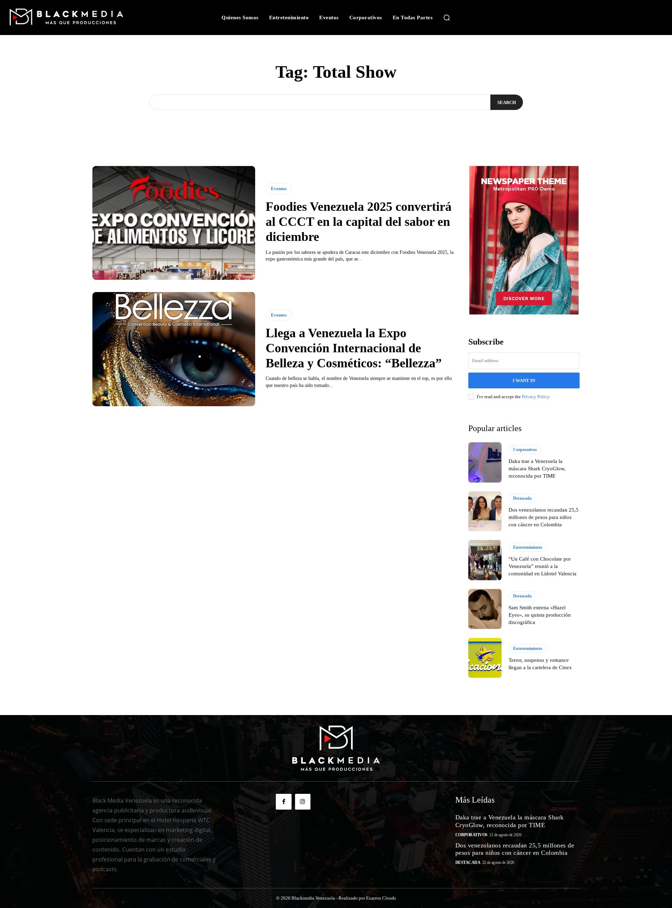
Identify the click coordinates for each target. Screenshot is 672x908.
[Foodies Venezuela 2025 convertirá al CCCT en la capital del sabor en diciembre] (173, 223)
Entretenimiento (527, 547)
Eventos (279, 188)
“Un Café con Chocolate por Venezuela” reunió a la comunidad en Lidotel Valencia (542, 566)
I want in (524, 380)
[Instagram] (302, 801)
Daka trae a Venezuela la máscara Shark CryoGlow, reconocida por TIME (537, 468)
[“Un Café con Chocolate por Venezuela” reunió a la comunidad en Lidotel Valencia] (485, 560)
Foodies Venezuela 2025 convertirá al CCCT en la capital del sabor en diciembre (358, 222)
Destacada (522, 498)
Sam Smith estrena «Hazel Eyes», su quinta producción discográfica (540, 615)
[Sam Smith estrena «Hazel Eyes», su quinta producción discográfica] (485, 609)
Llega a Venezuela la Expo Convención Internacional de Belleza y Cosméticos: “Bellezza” (354, 348)
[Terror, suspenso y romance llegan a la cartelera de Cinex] (485, 658)
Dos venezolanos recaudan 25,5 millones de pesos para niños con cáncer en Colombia (544, 517)
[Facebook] (283, 801)
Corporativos (525, 449)
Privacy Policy (535, 396)
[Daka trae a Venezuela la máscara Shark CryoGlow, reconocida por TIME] (485, 462)
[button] (447, 18)
